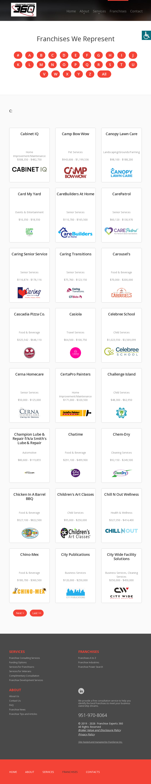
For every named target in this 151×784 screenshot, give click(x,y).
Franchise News (17, 709)
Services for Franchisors (21, 666)
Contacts (93, 772)
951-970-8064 (92, 715)
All (104, 74)
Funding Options (18, 662)
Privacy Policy (86, 734)
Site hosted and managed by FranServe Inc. (100, 742)
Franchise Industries (88, 662)
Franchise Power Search (90, 666)
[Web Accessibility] (146, 35)
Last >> (36, 613)
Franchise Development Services (26, 680)
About (84, 11)
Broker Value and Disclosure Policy (99, 730)
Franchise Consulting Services (24, 658)
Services (99, 11)
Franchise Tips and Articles (23, 714)
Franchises (118, 11)
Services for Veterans (20, 671)
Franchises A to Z (87, 658)
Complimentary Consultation (24, 675)
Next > (20, 613)
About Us (14, 696)
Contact (136, 11)
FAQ (11, 705)
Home (71, 11)
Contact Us (15, 700)
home (13, 772)
